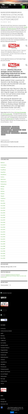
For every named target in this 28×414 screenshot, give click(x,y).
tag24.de (3, 134)
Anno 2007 (3, 248)
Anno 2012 (3, 236)
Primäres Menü (26, 7)
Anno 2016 (3, 227)
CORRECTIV (3, 340)
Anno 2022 (3, 212)
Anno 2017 (19, 12)
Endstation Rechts (4, 345)
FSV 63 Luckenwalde (7, 114)
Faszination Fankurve (5, 347)
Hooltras (2, 176)
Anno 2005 (3, 253)
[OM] (10, 21)
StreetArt (2, 193)
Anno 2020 (3, 217)
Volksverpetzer (4, 376)
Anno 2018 (3, 222)
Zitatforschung (4, 381)
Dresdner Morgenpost (6, 126)
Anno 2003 (3, 258)
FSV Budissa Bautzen (15, 128)
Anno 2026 (3, 203)
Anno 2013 (3, 234)
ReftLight (2, 186)
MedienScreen (14, 12)
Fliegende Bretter (4, 350)
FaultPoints (8, 12)
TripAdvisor (3, 198)
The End (2, 383)
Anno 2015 (3, 229)
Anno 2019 (3, 220)
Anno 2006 (3, 251)
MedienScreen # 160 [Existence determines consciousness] (12, 145)
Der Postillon (3, 342)
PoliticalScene (3, 184)
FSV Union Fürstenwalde (20, 112)
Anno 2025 (3, 205)
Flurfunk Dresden (4, 352)
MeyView (2, 200)
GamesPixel (3, 172)
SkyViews (2, 191)
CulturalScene (3, 165)
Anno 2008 (3, 246)
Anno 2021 (3, 215)
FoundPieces (3, 169)
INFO (16, 412)
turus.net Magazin (4, 373)
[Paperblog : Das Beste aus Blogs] (4, 319)
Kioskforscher (3, 354)
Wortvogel (3, 378)
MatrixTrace (3, 179)
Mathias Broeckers (4, 357)
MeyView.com (4, 7)
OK (12, 412)
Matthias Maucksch (11, 28)
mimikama (3, 359)
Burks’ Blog (3, 338)
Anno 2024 (3, 208)
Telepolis (2, 196)
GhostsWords (3, 174)
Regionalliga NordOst (13, 131)
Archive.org (3, 328)
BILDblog (2, 335)
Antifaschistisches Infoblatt (6, 330)
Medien (24, 129)
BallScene (3, 12)
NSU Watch (3, 364)
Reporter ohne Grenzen (5, 371)
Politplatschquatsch (5, 369)
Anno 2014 (3, 231)
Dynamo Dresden (15, 126)
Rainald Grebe (9, 118)
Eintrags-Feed (3, 401)
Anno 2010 (3, 241)
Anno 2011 (3, 239)
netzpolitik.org (4, 362)
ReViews (2, 188)
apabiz (2, 333)
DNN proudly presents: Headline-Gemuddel (9, 141)
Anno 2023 (3, 210)
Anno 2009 (3, 243)
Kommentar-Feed (4, 404)
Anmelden (3, 399)
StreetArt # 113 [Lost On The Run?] (13, 274)
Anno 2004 (3, 255)
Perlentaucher (3, 366)
